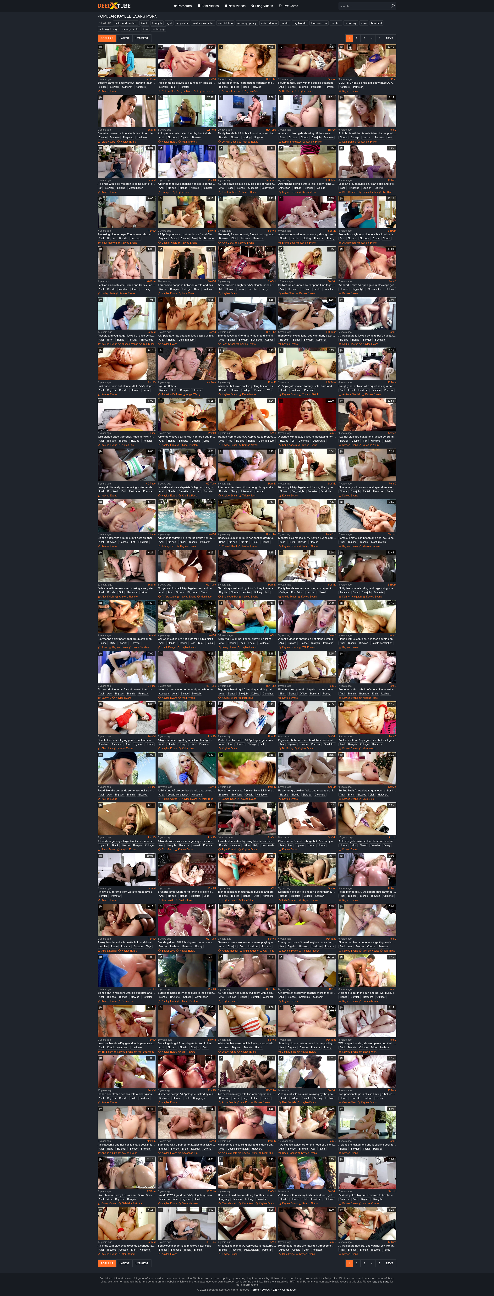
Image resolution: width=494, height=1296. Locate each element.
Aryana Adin (251, 91)
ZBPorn (151, 79)
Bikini (182, 541)
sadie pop (159, 29)
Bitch (110, 339)
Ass (342, 238)
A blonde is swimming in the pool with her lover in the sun (187, 537)
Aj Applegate (349, 242)
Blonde (103, 86)
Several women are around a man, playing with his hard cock (247, 942)
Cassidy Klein (229, 1203)
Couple (356, 440)
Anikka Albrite (169, 798)
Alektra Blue (168, 91)
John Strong (228, 343)
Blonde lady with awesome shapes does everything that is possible (367, 487)
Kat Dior (387, 192)
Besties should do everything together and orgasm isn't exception (247, 1195)
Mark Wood (188, 697)
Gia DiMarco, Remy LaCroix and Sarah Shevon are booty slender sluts (127, 1195)
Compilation (201, 996)
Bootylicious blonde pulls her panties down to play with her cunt (247, 537)
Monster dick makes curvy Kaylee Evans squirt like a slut (307, 537)
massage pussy (246, 23)
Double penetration (381, 643)
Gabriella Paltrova (132, 1203)
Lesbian (367, 137)
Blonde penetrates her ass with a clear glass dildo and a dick (127, 1093)
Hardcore (141, 86)
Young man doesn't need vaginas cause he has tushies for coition (307, 942)
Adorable (164, 693)
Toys (148, 946)
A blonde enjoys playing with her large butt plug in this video (187, 436)
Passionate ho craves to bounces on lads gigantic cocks (187, 82)
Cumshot (127, 86)
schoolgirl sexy (108, 29)
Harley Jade (108, 293)
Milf (267, 592)
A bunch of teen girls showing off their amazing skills (307, 133)
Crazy (236, 1098)
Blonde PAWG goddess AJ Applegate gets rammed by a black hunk (187, 1195)
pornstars (185, 6)
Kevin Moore (309, 192)
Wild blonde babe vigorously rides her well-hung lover (127, 436)
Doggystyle (267, 187)
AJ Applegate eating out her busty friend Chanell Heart (187, 234)
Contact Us (289, 1289)
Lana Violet (188, 293)
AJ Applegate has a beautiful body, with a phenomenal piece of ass (247, 992)
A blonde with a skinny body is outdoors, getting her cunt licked (307, 1195)
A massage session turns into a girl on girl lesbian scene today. (307, 234)
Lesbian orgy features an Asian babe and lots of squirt (367, 183)
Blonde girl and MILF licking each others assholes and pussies (187, 942)
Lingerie (258, 137)
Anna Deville (229, 1102)
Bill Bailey (287, 91)
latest (124, 38)
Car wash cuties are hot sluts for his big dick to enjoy (187, 638)
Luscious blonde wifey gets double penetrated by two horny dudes (127, 1043)
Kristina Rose (189, 495)
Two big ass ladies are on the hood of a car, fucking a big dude (307, 1144)
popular (107, 38)
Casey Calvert (109, 1203)
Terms (255, 1289)
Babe (282, 137)
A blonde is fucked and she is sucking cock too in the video (367, 1144)
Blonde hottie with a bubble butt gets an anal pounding (127, 537)
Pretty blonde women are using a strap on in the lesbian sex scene (307, 588)
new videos (237, 6)
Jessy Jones (229, 647)
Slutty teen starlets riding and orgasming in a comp (367, 588)
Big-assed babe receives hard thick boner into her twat (307, 740)
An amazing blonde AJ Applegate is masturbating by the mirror (247, 1245)
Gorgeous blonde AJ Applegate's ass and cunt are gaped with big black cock (187, 588)
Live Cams (290, 6)
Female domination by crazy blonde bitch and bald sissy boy (247, 841)
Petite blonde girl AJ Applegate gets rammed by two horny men (367, 891)
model (285, 23)
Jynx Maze (186, 91)
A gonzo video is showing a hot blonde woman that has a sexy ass (307, 638)
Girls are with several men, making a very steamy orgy (127, 588)
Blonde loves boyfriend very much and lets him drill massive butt (247, 335)
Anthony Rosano (128, 596)
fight (169, 23)
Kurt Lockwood (146, 1051)
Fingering (128, 137)
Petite (317, 289)
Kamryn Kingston (291, 141)
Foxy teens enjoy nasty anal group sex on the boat (127, 638)
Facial (241, 289)
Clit (293, 440)
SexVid (212, 79)
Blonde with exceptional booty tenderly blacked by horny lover (307, 335)
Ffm (365, 440)
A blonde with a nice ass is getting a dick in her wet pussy (187, 841)
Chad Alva (107, 748)
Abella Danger (109, 950)
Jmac (105, 647)
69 (100, 187)
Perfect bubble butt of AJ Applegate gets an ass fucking (247, 740)
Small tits (326, 491)
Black (246, 86)
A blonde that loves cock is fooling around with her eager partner (247, 1043)
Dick (173, 86)
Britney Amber (230, 596)
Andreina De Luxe (172, 394)
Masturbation (136, 187)
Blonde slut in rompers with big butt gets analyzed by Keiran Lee (127, 992)
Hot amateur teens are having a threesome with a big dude (307, 1245)
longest (141, 38)
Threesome (147, 339)
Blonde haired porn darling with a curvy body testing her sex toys (307, 689)
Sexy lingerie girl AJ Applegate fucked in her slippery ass (187, 1043)
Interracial (246, 491)
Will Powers (309, 647)
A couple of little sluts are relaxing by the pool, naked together (307, 1093)
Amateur (344, 592)
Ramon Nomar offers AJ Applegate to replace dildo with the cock (247, 436)
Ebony (234, 491)
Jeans (135, 289)
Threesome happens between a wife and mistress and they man (187, 284)
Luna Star (247, 900)
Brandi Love (288, 242)
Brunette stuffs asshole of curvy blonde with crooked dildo (367, 689)
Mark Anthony (189, 141)
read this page (380, 1281)
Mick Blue (247, 697)
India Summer (290, 900)
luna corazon (319, 23)
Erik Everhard (229, 192)
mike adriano (269, 23)
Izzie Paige (288, 1254)
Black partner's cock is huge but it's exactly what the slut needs (307, 841)
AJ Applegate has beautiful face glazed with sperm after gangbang (187, 335)
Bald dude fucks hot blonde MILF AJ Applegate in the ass (127, 386)
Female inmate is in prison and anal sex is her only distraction (367, 537)
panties (336, 23)
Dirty (112, 643)
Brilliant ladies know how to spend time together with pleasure (307, 284)
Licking (246, 137)
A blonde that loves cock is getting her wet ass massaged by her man (247, 386)
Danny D (166, 192)
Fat (133, 541)
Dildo (206, 440)
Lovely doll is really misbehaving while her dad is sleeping (127, 487)
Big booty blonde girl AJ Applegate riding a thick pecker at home (247, 689)
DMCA (266, 1289)
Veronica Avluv (371, 445)
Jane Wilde (168, 900)
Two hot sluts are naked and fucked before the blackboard (367, 436)
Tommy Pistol (310, 394)
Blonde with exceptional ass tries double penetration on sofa (367, 638)
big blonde (300, 23)
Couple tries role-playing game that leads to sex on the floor (127, 740)
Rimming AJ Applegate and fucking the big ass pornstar (307, 487)
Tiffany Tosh (249, 495)
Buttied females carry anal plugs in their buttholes (187, 992)
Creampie (304, 440)
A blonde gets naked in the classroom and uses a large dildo (367, 841)
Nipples (195, 187)
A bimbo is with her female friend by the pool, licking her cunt (367, 133)
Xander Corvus (371, 1203)
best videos (210, 6)
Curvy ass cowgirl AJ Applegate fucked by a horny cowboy (187, 1093)
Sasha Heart (369, 1051)
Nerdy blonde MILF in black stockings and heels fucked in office (247, 133)
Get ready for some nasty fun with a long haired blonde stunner (247, 234)
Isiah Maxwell (109, 242)
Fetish (254, 1098)
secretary (350, 23)
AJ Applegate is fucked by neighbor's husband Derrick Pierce (367, 335)
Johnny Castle (230, 141)
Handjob (375, 440)
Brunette (114, 137)
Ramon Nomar (250, 445)
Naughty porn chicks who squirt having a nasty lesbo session (367, 386)
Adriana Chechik (231, 91)
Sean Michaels (190, 1203)
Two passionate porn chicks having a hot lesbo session (367, 1093)
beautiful (376, 23)
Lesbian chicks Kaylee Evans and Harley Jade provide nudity (127, 284)
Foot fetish (297, 592)
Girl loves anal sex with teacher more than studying (307, 992)
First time (134, 491)
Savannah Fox (190, 1153)
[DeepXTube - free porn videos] (114, 7)
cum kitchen (225, 23)
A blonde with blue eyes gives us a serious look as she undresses (127, 1245)
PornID (392, 129)
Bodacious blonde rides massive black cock (184, 1245)
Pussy (330, 238)
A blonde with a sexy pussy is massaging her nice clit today (307, 436)
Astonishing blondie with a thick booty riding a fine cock (307, 183)
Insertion (123, 289)
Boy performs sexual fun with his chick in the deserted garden (247, 790)
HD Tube (271, 79)
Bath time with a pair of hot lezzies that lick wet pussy (187, 1144)
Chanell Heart (169, 242)
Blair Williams (350, 192)
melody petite (130, 29)
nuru (364, 23)
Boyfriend (256, 339)
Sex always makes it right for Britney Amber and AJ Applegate (247, 588)
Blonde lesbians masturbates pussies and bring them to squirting (247, 891)
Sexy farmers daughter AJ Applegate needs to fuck (247, 284)
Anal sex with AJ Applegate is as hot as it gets (366, 740)
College (355, 137)
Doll (123, 491)
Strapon (138, 946)
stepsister (182, 23)
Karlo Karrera (289, 445)
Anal (281, 86)
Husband (135, 238)
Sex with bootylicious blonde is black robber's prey (367, 234)
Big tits (235, 86)
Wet (390, 137)
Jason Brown (109, 849)
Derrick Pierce (350, 343)
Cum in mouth (186, 339)
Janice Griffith (370, 192)
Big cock (172, 137)
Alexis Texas (289, 596)
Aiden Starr (288, 293)
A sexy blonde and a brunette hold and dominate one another (127, 942)
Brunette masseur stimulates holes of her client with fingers (127, 133)
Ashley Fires (169, 445)
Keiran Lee (128, 445)
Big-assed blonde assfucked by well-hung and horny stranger (127, 689)
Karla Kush (248, 1203)
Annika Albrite (109, 1153)
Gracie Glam (349, 1102)
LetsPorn (271, 180)
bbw (145, 29)
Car (193, 643)
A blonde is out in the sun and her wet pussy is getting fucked (367, 992)
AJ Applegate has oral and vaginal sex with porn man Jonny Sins (367, 1245)
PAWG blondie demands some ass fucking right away (127, 790)
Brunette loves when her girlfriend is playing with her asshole (187, 891)
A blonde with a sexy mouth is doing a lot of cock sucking (127, 183)
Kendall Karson (310, 950)
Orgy (306, 1249)
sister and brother (125, 23)
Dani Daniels (349, 141)
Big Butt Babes (167, 386)
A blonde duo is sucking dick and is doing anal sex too (247, 1144)
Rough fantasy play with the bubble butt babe (305, 82)
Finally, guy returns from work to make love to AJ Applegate (127, 891)
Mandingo (206, 596)
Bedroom (164, 1098)
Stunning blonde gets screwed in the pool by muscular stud (307, 1043)
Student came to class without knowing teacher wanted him (127, 82)
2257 (276, 1289)
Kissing (146, 289)
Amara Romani (230, 950)
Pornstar (184, 86)
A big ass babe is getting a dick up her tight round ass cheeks (187, 740)
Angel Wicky (193, 394)
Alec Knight (108, 596)
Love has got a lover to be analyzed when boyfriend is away (187, 689)
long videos (264, 6)
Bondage (380, 339)
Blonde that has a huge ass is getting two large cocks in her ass (367, 942)
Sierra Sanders (141, 647)
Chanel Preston (189, 445)
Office (303, 693)
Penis (390, 491)
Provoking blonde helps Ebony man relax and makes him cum (127, 234)
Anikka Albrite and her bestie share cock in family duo (127, 1144)
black (144, 23)
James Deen (249, 192)
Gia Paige (268, 950)
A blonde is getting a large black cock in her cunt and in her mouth (127, 841)
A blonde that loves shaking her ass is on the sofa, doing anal (187, 183)
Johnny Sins (169, 546)
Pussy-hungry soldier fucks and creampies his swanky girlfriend (307, 790)
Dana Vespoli (109, 141)
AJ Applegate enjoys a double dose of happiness (247, 183)
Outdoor (390, 289)
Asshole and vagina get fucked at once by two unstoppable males (127, 335)
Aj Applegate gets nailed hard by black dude (184, 133)
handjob (157, 23)
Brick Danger (169, 647)
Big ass (223, 86)
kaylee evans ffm (203, 23)
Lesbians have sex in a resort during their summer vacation (307, 891)
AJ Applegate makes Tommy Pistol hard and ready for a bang (307, 386)
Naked (387, 440)
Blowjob (114, 86)
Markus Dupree (371, 546)
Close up (253, 187)
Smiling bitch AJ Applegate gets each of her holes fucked (367, 790)
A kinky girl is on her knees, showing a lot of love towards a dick (247, 638)
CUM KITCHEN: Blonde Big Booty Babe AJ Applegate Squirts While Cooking (367, 82)
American (284, 187)
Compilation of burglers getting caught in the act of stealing (247, 82)
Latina (143, 592)
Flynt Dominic (229, 849)
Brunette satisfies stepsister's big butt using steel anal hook (187, 487)
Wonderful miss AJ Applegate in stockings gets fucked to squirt (367, 284)
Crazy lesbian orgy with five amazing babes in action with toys (247, 1093)
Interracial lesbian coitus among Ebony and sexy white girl (247, 487)
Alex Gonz (228, 242)
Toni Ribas (149, 343)
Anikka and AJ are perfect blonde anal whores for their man (187, 790)
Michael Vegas (130, 343)
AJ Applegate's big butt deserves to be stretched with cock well (367, 1195)
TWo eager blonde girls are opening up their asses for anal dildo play (367, 1043)
